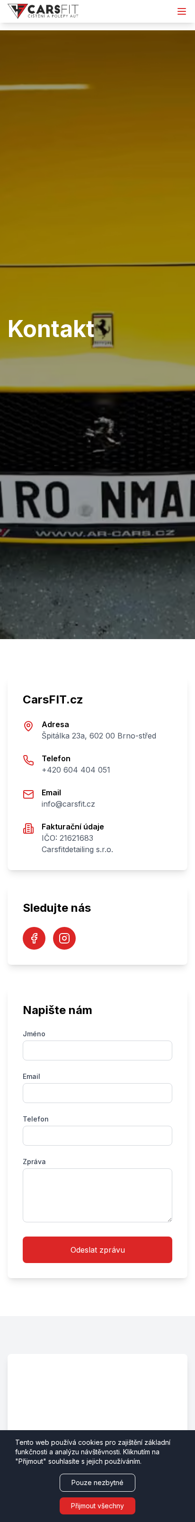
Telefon (36, 1119)
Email (31, 1076)
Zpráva (34, 1161)
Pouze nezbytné (97, 1482)
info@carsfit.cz (68, 804)
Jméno (34, 1034)
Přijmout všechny (97, 1506)
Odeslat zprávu (98, 1250)
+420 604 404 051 (76, 769)
